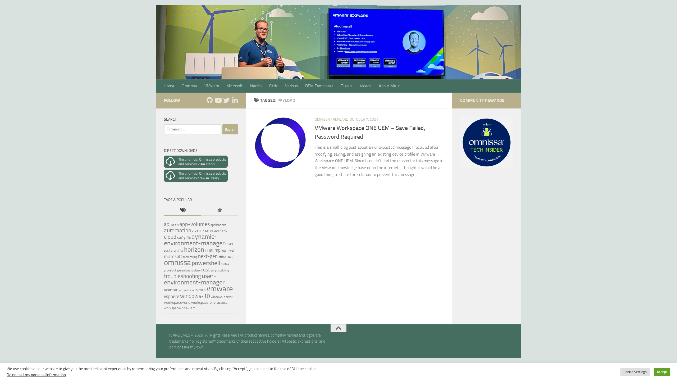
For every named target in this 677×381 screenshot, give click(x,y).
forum (174, 250)
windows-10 (195, 296)
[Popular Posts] (219, 210)
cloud (170, 237)
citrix (223, 231)
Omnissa (189, 85)
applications (218, 225)
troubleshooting (182, 276)
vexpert (183, 290)
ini (206, 250)
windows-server (221, 297)
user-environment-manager (194, 279)
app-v (175, 225)
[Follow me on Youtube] (218, 100)
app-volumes (195, 224)
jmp (217, 250)
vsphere (171, 296)
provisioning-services (177, 270)
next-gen (208, 256)
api (167, 224)
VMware (211, 85)
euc (166, 250)
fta (181, 250)
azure (198, 231)
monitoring (190, 257)
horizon (194, 249)
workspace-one (177, 302)
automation (177, 230)
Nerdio (256, 85)
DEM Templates (319, 85)
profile (225, 264)
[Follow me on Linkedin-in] (235, 100)
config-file (184, 237)
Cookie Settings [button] (635, 372)
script (214, 270)
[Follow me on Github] (209, 100)
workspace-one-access (209, 302)
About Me (387, 85)
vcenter (171, 289)
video (192, 290)
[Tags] (182, 210)
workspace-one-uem (179, 308)
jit (211, 250)
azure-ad (212, 231)
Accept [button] (662, 372)
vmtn (201, 289)
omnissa (177, 262)
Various (291, 85)
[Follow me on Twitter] (226, 100)
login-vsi (227, 250)
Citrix (273, 85)
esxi (229, 243)
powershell (206, 263)
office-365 (225, 257)
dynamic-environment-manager (194, 240)
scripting (223, 270)
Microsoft (234, 85)
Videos (365, 85)
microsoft (173, 256)
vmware (220, 288)
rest (205, 270)
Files (345, 85)
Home (169, 85)
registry (195, 270)
